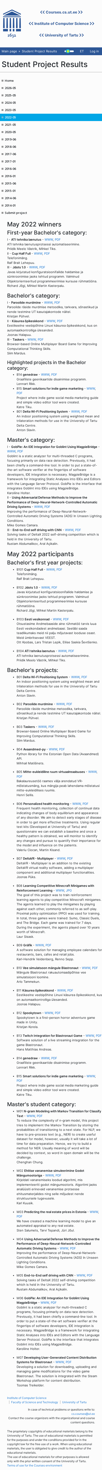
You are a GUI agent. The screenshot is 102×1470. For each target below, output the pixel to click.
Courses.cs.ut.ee (61, 12)
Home (9, 80)
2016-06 (10, 169)
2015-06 (10, 183)
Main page (9, 51)
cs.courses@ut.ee (83, 1414)
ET (82, 51)
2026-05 (10, 88)
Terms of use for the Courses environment (34, 1465)
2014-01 (10, 205)
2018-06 (10, 146)
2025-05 (10, 95)
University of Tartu (61, 35)
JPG (69, 890)
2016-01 (10, 176)
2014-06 (10, 198)
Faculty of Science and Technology (34, 1402)
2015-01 (10, 191)
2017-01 (10, 161)
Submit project (16, 213)
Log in (94, 51)
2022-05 (10, 117)
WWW (49, 239)
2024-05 (10, 102)
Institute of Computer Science (61, 23)
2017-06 (10, 154)
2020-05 (10, 132)
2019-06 (10, 139)
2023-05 (10, 110)
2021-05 (10, 124)
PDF (58, 239)
